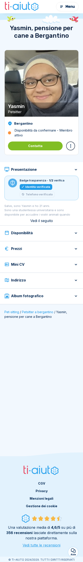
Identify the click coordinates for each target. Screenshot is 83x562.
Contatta (35, 146)
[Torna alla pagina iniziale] (22, 6)
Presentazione (24, 169)
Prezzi (16, 248)
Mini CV (18, 264)
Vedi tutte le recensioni (41, 545)
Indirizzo (18, 280)
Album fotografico (27, 296)
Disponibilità (22, 233)
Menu (70, 6)
